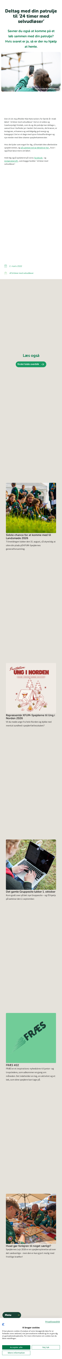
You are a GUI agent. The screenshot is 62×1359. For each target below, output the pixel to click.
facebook (38, 157)
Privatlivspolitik (52, 1321)
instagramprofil (11, 161)
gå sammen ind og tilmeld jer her (35, 147)
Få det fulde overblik (28, 364)
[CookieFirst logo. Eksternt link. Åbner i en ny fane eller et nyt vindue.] (3, 1324)
